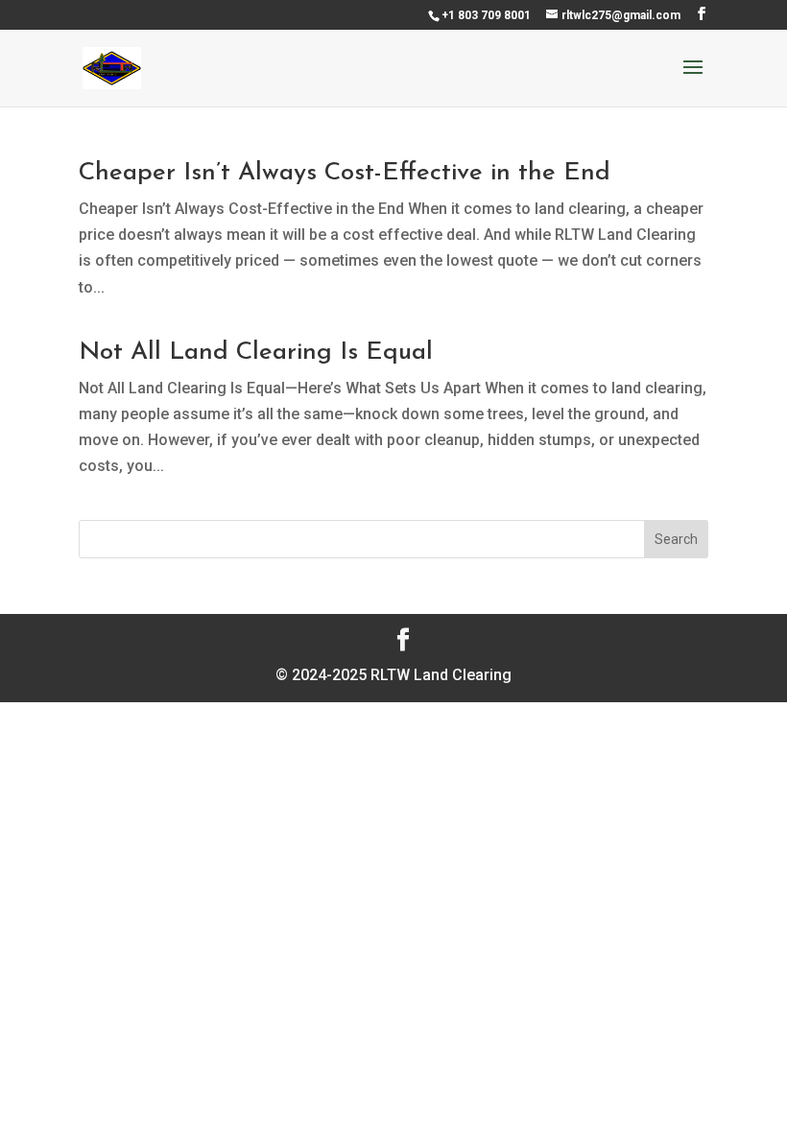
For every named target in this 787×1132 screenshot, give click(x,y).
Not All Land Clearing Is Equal (256, 353)
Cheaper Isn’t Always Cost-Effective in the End (344, 173)
